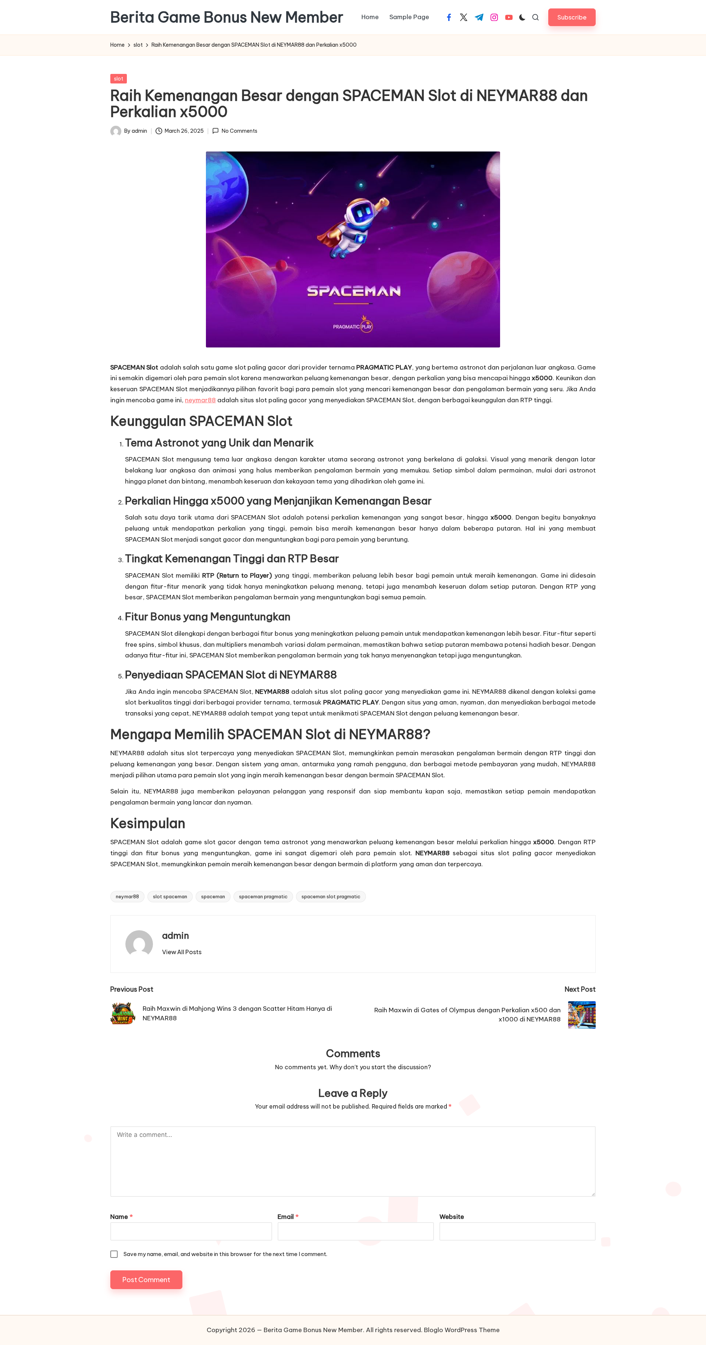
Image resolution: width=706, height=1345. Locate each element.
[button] (572, 17)
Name (121, 1217)
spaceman (213, 896)
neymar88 (200, 400)
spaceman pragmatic (263, 896)
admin (175, 935)
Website (451, 1217)
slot (118, 78)
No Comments (239, 131)
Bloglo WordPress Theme (462, 1330)
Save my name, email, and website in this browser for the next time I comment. (225, 1254)
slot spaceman (170, 896)
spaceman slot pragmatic (331, 896)
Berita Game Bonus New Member (226, 17)
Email (288, 1217)
